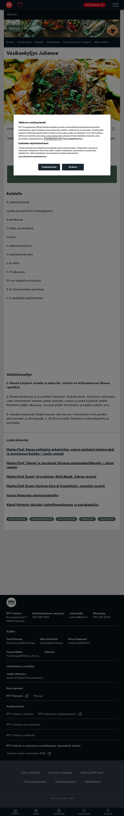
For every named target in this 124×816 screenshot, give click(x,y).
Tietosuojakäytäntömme (72, 138)
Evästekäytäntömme (53, 138)
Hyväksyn (73, 167)
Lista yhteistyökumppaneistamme (32, 156)
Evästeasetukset (49, 167)
